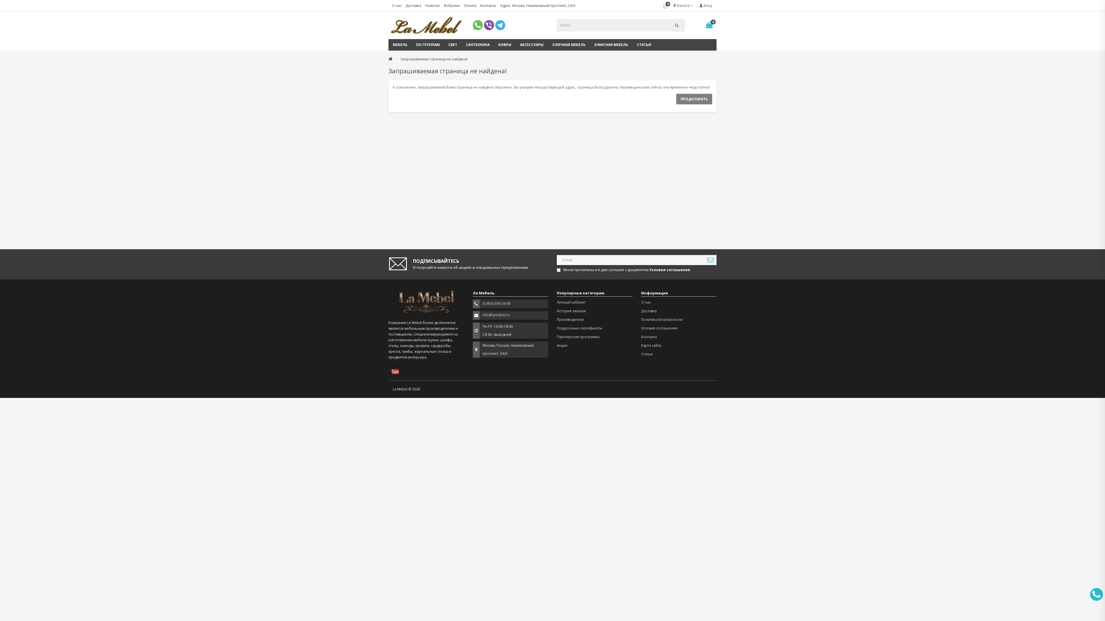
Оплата (470, 5)
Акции (562, 345)
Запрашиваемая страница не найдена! (434, 59)
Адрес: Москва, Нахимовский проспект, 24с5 (538, 5)
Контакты (488, 5)
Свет (452, 44)
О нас (397, 5)
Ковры (504, 44)
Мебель (400, 44)
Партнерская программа (578, 336)
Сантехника (478, 44)
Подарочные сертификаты (579, 328)
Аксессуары (532, 44)
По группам (428, 44)
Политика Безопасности (662, 319)
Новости (432, 5)
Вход (707, 5)
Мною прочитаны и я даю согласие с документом (626, 269)
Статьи (644, 44)
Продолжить (694, 99)
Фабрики (452, 5)
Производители (570, 319)
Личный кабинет (571, 302)
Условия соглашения (659, 328)
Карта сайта (651, 345)
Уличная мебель (569, 44)
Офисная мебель (611, 44)
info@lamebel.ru (496, 315)
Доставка (413, 5)
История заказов (571, 310)
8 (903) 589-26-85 (497, 303)
